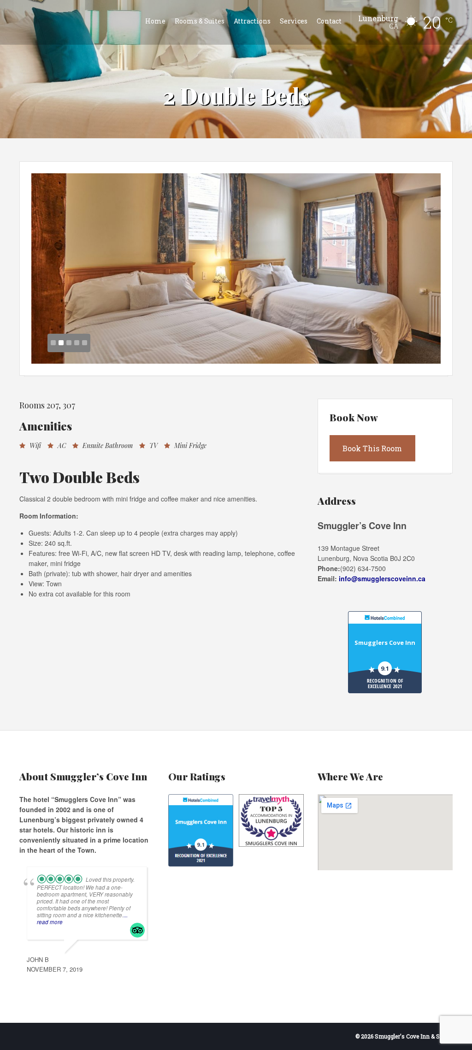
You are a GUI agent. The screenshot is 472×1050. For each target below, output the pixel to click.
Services (293, 21)
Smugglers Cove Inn (384, 642)
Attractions (252, 21)
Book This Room (372, 448)
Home (155, 21)
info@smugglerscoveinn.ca (382, 578)
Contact (329, 21)
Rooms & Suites (199, 21)
